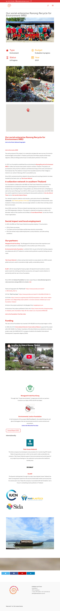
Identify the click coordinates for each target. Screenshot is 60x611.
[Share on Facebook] (14, 573)
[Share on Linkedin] (31, 573)
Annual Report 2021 (13, 430)
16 (39, 98)
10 (31, 98)
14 (36, 98)
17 (40, 98)
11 (32, 98)
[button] (28, 110)
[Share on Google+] (22, 573)
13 (35, 98)
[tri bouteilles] (30, 102)
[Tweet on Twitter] (5, 573)
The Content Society (18, 606)
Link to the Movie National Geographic (15, 142)
